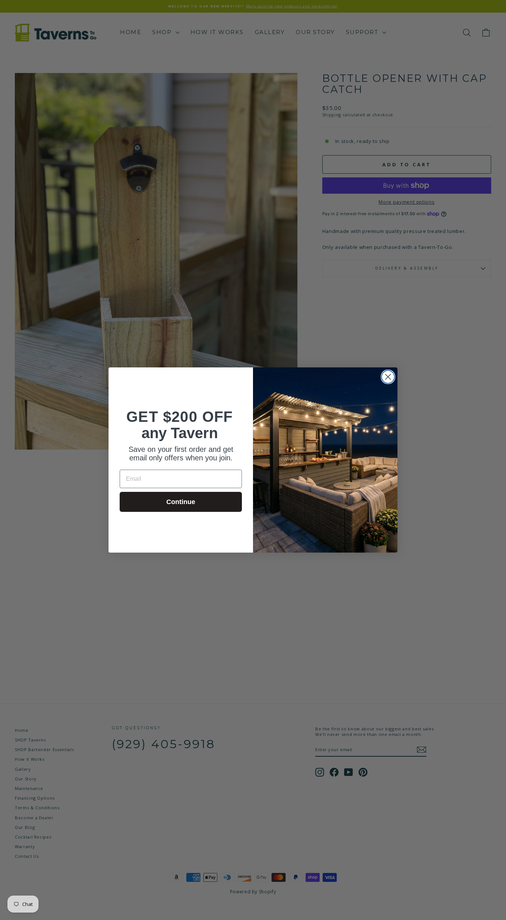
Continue (180, 502)
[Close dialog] (388, 376)
